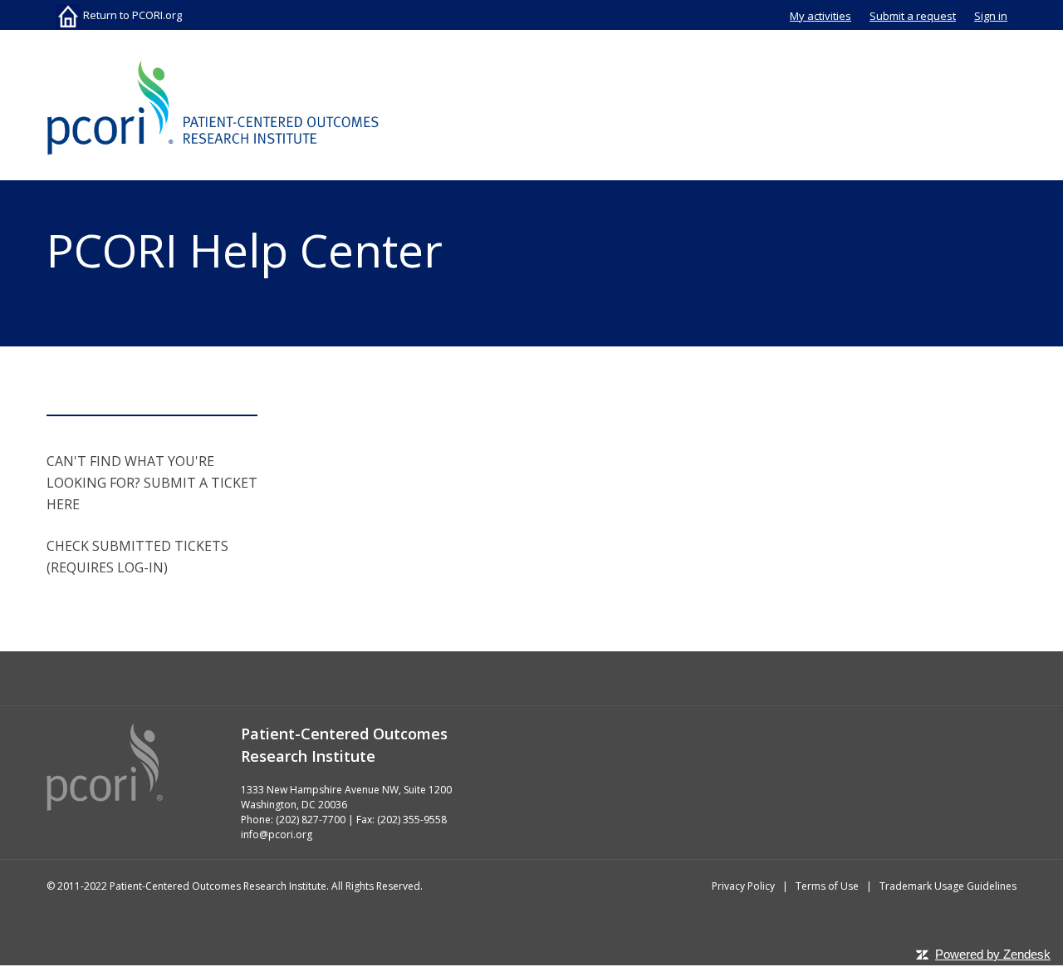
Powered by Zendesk (993, 954)
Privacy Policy (743, 886)
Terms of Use (827, 886)
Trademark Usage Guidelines (947, 886)
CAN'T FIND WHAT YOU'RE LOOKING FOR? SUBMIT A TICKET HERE (152, 482)
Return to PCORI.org (131, 14)
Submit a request (913, 15)
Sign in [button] (990, 15)
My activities (820, 15)
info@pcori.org (276, 834)
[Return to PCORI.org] (213, 107)
